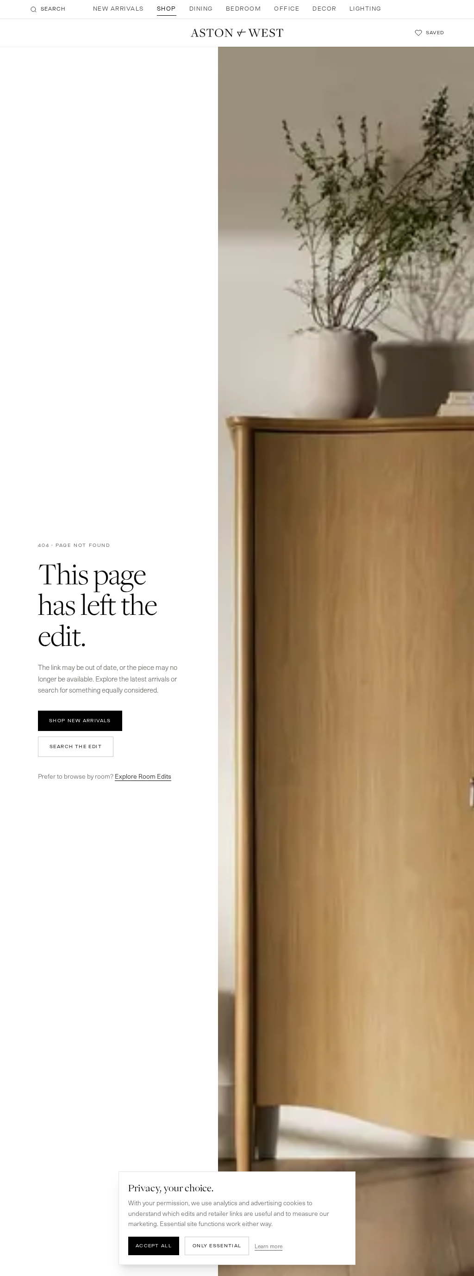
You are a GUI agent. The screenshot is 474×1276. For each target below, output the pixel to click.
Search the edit (76, 746)
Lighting (365, 8)
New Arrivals (118, 8)
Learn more (268, 1246)
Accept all (154, 1246)
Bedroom (244, 8)
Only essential (217, 1246)
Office (286, 8)
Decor (324, 8)
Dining (201, 8)
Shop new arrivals (80, 721)
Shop (166, 8)
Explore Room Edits (143, 776)
